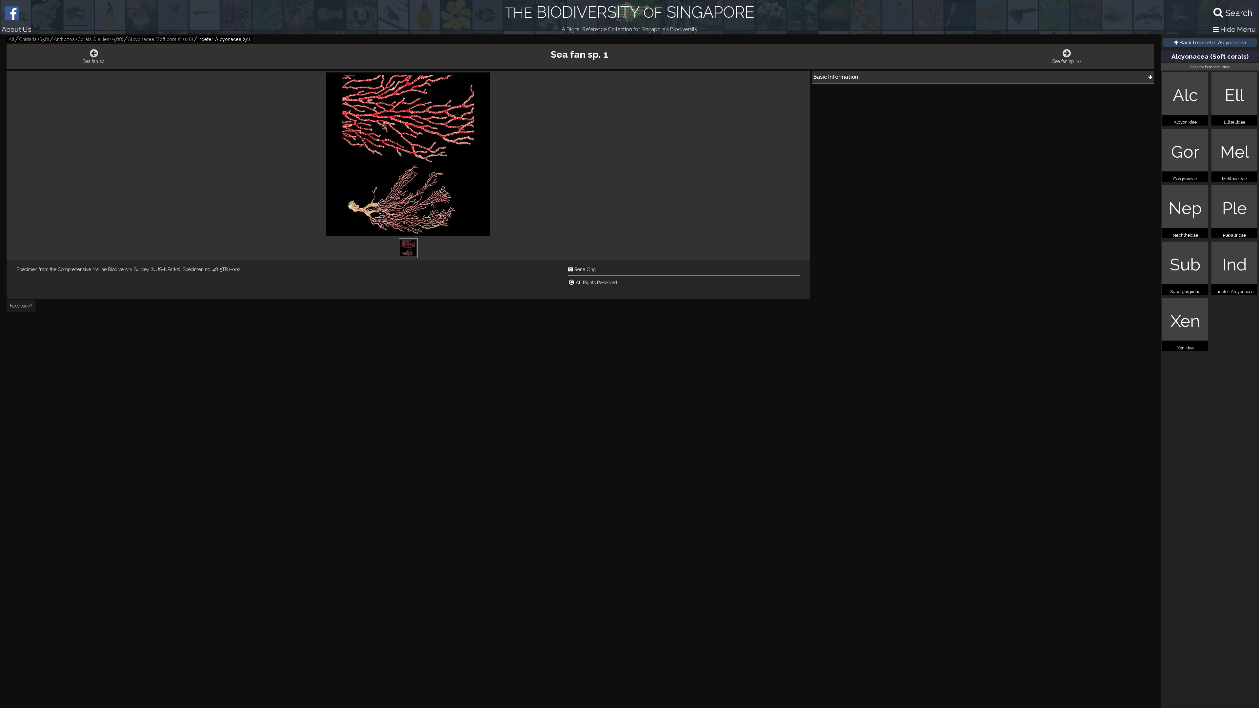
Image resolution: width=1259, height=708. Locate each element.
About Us (16, 29)
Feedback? (21, 305)
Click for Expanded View (1209, 67)
